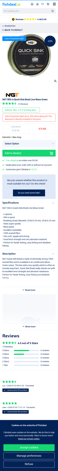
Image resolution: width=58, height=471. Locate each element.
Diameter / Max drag (11, 137)
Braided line (10, 26)
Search (52, 10)
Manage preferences (29, 455)
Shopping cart (48, 4)
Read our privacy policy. (29, 439)
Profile (37, 4)
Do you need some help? (29, 193)
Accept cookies (29, 447)
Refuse (29, 464)
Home (32, 4)
